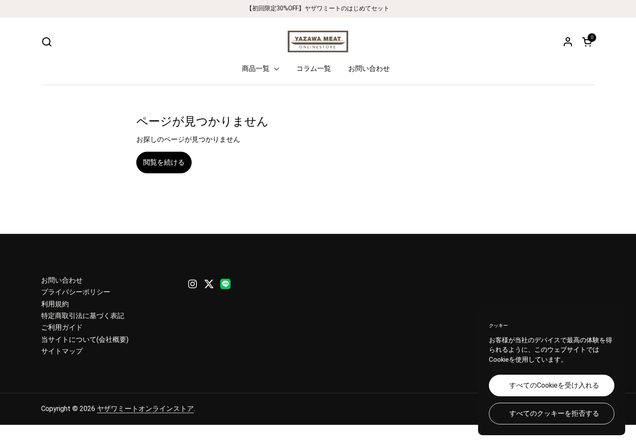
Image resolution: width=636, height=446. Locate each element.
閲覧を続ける (164, 162)
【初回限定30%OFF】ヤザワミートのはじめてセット (317, 8)
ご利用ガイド (62, 327)
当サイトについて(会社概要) (84, 339)
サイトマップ (62, 351)
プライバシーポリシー (75, 292)
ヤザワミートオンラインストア (145, 409)
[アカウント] (567, 41)
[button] (46, 41)
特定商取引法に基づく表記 (82, 316)
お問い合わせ (62, 280)
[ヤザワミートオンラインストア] (318, 41)
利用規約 (55, 304)
